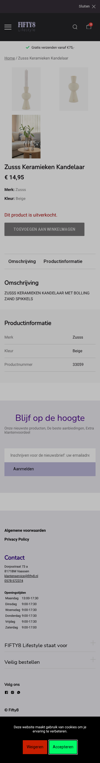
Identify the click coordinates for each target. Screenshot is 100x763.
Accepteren (63, 747)
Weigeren (35, 747)
